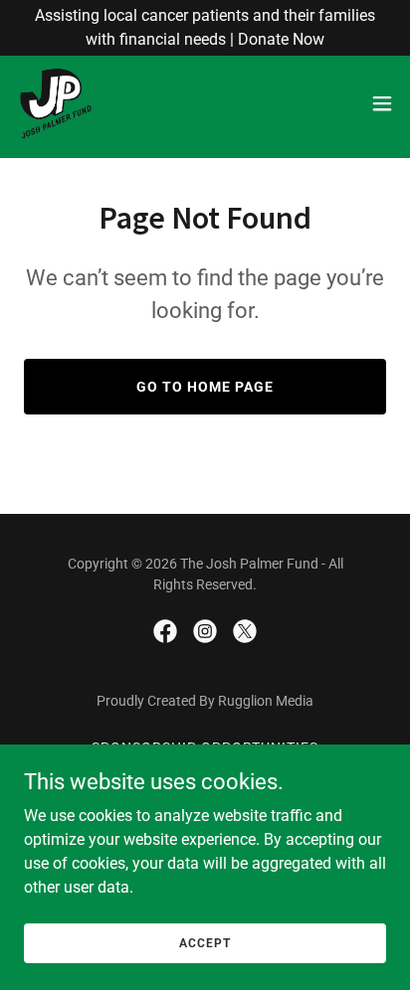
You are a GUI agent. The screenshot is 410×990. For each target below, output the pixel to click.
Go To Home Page (205, 387)
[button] (382, 103)
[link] (56, 103)
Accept (204, 942)
